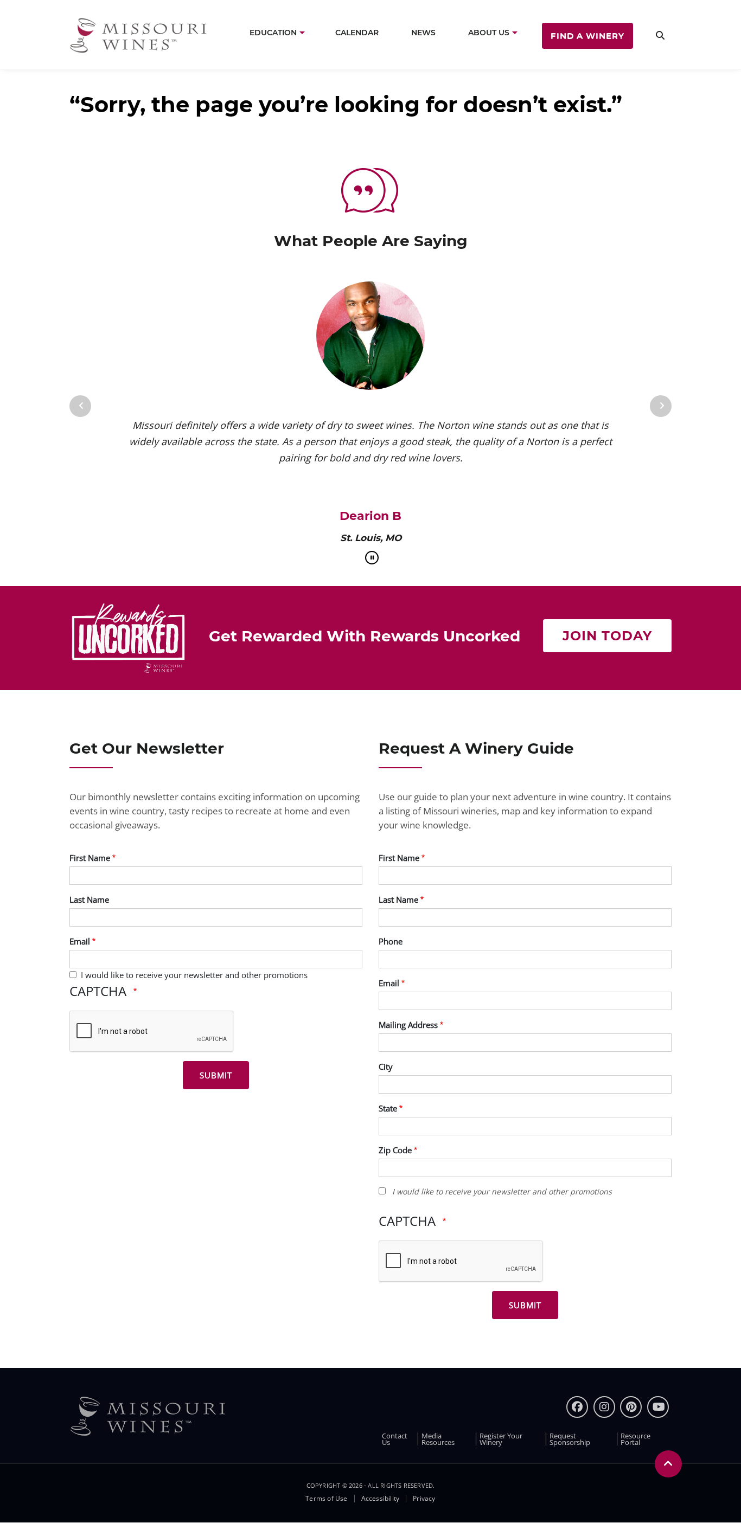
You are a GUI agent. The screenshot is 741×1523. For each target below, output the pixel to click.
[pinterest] (631, 1407)
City (386, 1066)
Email (79, 941)
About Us (488, 32)
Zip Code (395, 1150)
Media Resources (438, 1438)
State (388, 1108)
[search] (660, 35)
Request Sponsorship (570, 1438)
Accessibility (380, 1498)
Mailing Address (408, 1024)
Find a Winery (587, 35)
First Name (89, 857)
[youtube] (658, 1407)
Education (273, 32)
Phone (391, 941)
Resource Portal (635, 1438)
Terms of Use (326, 1498)
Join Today (607, 636)
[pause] (372, 557)
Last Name (89, 899)
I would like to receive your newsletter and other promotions (194, 974)
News (423, 32)
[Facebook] (577, 1407)
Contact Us (394, 1438)
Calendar (357, 32)
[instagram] (604, 1407)
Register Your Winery (501, 1438)
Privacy (424, 1498)
